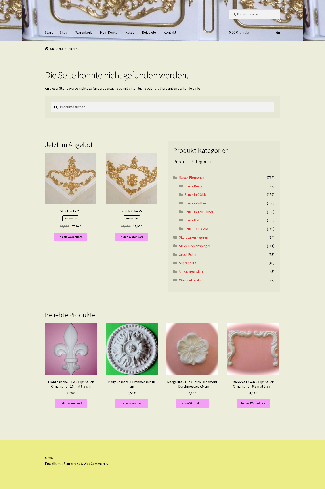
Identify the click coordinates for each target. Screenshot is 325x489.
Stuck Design (194, 186)
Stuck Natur (194, 220)
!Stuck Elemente (191, 177)
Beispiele (149, 32)
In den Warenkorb (70, 237)
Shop (64, 32)
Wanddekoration (191, 280)
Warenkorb (83, 32)
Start (49, 32)
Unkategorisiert (191, 271)
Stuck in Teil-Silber (199, 212)
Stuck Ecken (188, 254)
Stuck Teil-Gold (196, 229)
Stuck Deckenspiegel (194, 246)
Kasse (129, 32)
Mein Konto (109, 32)
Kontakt (170, 32)
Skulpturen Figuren (193, 237)
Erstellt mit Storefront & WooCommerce (76, 463)
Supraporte (187, 263)
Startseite (57, 49)
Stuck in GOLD (195, 194)
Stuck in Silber (195, 203)
